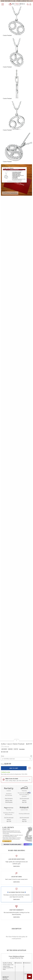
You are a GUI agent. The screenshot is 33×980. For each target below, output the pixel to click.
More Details (22, 749)
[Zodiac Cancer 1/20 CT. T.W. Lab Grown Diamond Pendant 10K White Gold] (16, 180)
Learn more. (16, 866)
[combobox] (16, 759)
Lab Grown (4, 749)
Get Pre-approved (24, 798)
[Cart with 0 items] (30, 4)
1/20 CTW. (16, 749)
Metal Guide (31, 756)
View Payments (9, 798)
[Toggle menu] (2, 4)
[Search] (28, 4)
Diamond (10, 749)
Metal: (2, 756)
